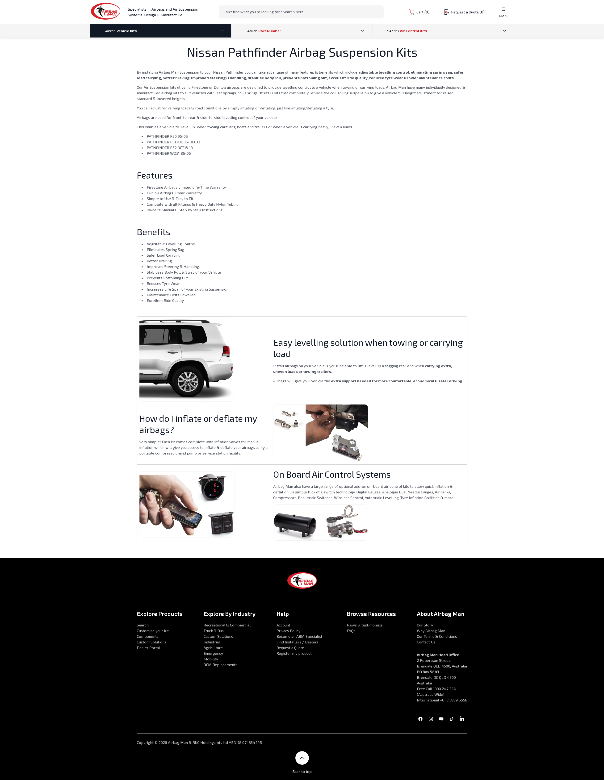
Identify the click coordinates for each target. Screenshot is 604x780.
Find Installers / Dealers (298, 642)
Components (148, 636)
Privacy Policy (288, 630)
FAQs (351, 630)
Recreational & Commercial (227, 625)
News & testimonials (365, 625)
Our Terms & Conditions (437, 636)
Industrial (212, 642)
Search (143, 625)
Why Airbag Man (431, 630)
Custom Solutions (151, 642)
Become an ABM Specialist (299, 636)
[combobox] (301, 11)
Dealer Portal (148, 647)
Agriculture (213, 647)
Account (283, 625)
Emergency (213, 653)
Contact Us (426, 642)
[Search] (378, 11)
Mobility (211, 659)
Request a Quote (290, 647)
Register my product (294, 653)
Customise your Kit (153, 630)
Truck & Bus (214, 630)
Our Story (425, 625)
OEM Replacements (220, 664)
